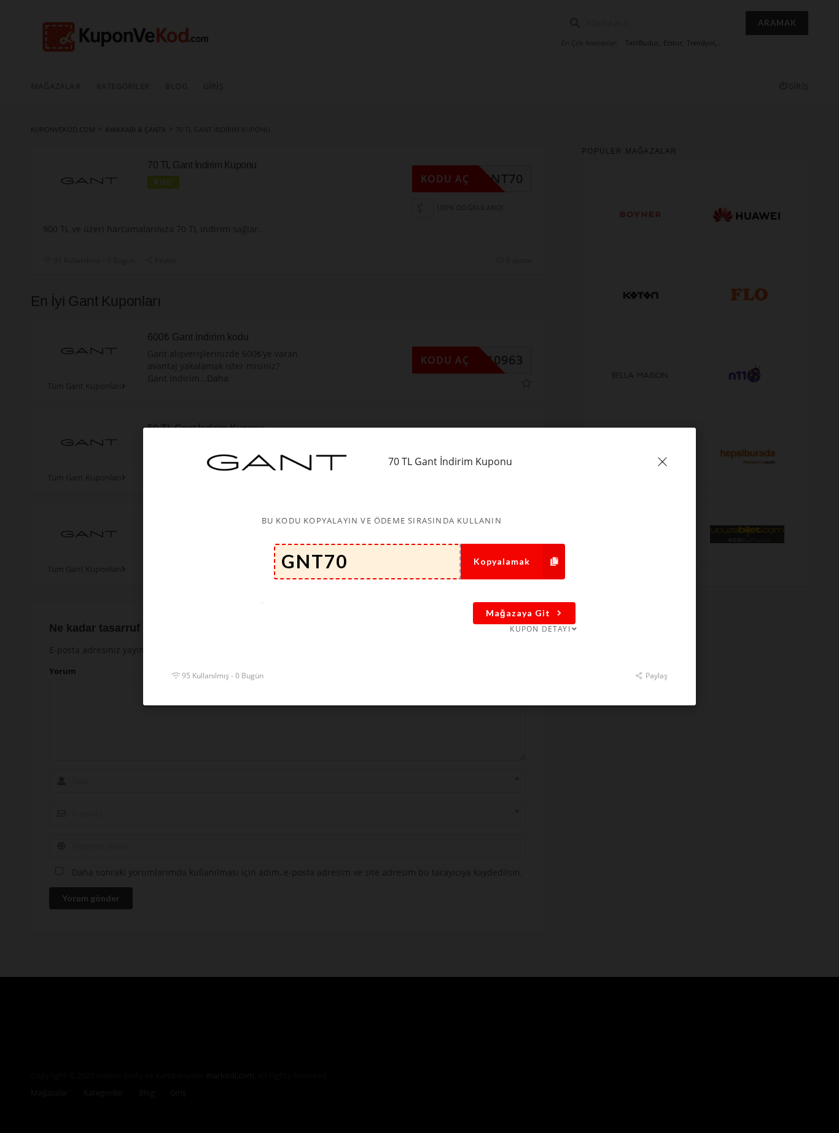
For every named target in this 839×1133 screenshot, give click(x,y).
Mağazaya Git (518, 613)
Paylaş (656, 675)
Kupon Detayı (540, 629)
